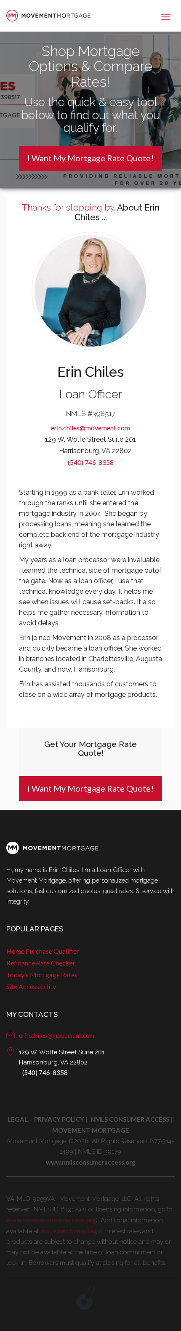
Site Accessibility (31, 986)
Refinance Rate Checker (40, 963)
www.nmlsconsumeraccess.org (51, 1220)
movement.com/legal (71, 1231)
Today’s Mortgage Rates (41, 975)
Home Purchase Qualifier (42, 951)
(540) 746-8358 (91, 462)
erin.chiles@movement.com (90, 428)
